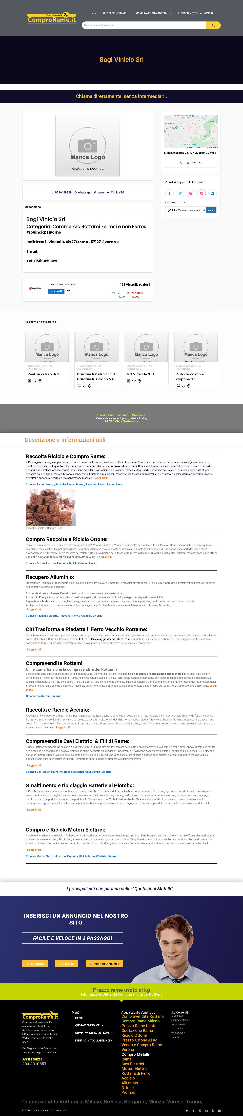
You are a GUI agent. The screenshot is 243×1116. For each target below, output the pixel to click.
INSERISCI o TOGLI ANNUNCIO (195, 13)
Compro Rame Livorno (40, 484)
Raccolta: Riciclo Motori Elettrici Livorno (92, 856)
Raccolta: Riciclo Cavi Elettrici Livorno (87, 771)
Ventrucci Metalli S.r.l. (45, 374)
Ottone (128, 1087)
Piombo (128, 1092)
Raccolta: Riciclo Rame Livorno (105, 484)
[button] (35, 963)
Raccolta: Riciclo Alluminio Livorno (81, 615)
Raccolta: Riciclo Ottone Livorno (77, 563)
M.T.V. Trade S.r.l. (141, 374)
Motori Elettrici (135, 1068)
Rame (127, 1059)
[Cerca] (213, 25)
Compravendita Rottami (143, 1016)
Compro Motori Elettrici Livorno (46, 856)
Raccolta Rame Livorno (69, 484)
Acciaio (128, 1078)
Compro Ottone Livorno (41, 563)
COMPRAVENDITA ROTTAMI (152, 13)
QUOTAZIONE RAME (114, 13)
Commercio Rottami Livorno (43, 696)
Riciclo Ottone (134, 1035)
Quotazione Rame (137, 1030)
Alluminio (130, 1083)
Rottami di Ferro (136, 1073)
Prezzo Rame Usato (139, 1025)
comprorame (56, 284)
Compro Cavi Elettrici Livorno (44, 771)
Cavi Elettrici (133, 1064)
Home (93, 13)
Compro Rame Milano (141, 1021)
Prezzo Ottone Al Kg (139, 1040)
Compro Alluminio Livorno (42, 615)
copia (210, 210)
